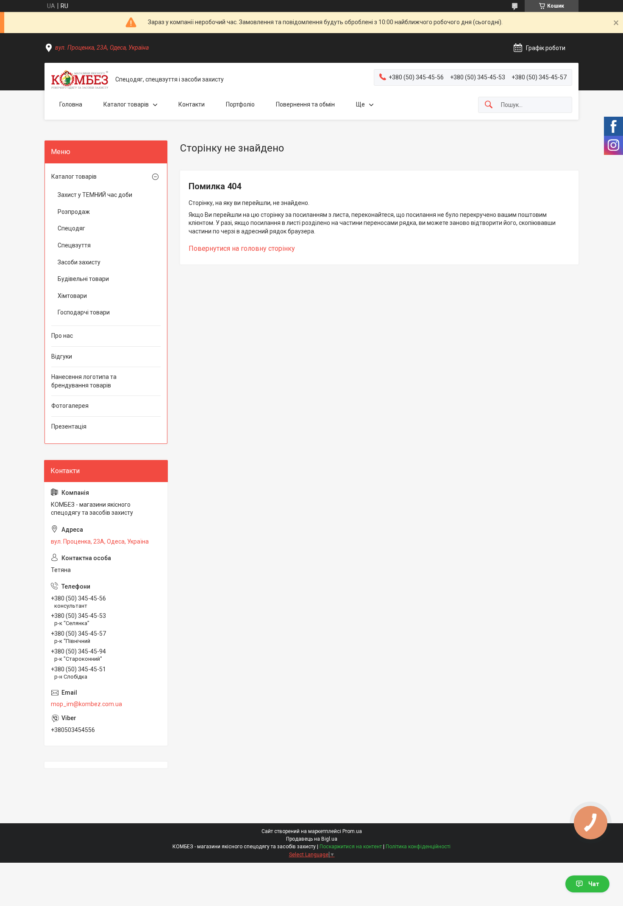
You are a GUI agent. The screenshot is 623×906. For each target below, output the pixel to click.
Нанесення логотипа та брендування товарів (84, 381)
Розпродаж (74, 211)
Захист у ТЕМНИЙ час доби (95, 194)
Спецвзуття (74, 245)
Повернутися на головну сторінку (242, 248)
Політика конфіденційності (418, 847)
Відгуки (61, 356)
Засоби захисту (79, 262)
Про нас (62, 335)
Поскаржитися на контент (351, 847)
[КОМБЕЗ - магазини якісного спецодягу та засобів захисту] (80, 79)
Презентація (68, 426)
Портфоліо (240, 104)
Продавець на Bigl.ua (311, 839)
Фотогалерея (70, 405)
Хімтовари (72, 295)
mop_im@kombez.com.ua (86, 704)
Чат (593, 884)
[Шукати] (489, 105)
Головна (70, 104)
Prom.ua (352, 831)
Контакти (191, 104)
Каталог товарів (126, 104)
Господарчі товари (84, 312)
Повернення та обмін (305, 104)
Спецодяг (71, 228)
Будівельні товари (83, 278)
